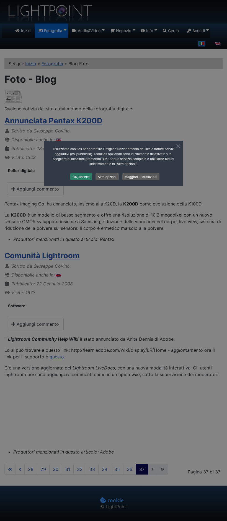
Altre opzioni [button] (107, 176)
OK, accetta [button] (81, 176)
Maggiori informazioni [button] (141, 176)
